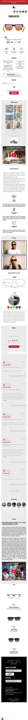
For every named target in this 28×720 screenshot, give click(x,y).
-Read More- (5, 400)
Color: (14, 39)
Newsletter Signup (11, 668)
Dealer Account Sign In (10, 694)
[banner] (14, 7)
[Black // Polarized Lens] (11, 42)
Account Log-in (14, 662)
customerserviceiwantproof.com (12, 689)
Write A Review (14, 346)
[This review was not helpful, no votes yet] (24, 376)
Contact (14, 664)
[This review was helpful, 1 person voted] (21, 462)
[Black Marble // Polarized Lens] (19, 42)
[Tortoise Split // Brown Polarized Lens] (8, 42)
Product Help (14, 660)
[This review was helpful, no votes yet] (21, 376)
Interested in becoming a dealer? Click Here (14, 692)
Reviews (14, 80)
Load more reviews (14, 491)
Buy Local (8, 678)
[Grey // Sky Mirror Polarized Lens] (15, 42)
